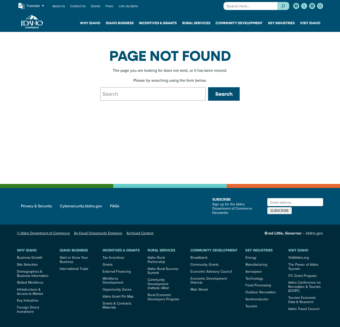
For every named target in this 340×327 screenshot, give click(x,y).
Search (223, 93)
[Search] (283, 6)
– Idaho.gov (294, 233)
